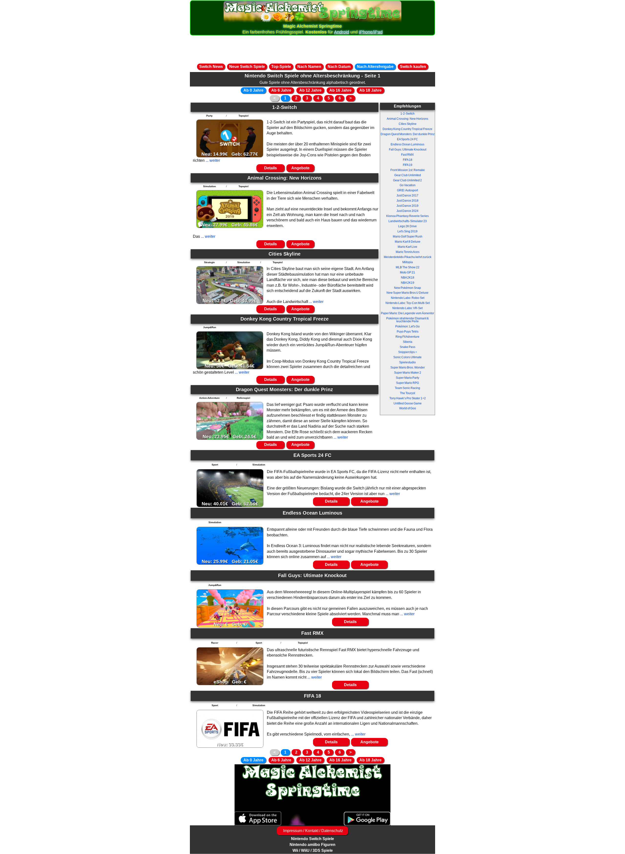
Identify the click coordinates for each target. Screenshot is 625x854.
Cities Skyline (408, 123)
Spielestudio (407, 362)
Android (341, 32)
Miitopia (407, 262)
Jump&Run (209, 327)
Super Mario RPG (407, 382)
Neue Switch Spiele (247, 67)
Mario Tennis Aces (407, 251)
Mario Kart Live (407, 246)
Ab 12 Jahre (310, 90)
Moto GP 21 (407, 272)
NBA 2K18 (407, 277)
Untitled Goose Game (408, 403)
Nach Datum (339, 67)
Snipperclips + (407, 352)
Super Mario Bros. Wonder (407, 367)
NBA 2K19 (407, 282)
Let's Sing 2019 (407, 231)
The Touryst (407, 393)
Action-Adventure (209, 398)
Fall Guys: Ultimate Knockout (407, 149)
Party (209, 115)
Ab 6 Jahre (281, 90)
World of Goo (407, 408)
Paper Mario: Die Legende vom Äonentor (407, 313)
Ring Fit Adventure (407, 336)
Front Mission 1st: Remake (407, 170)
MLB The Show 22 (407, 267)
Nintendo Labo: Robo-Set (407, 297)
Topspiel (244, 115)
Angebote (300, 168)
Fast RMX (407, 154)
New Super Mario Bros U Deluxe (407, 292)
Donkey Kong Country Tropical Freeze (407, 129)
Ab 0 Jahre (253, 90)
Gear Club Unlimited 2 (407, 180)
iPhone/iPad (371, 32)
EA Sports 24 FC (407, 139)
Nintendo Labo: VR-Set (407, 308)
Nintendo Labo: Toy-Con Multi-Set (407, 303)
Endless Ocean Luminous (407, 144)
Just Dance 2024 (407, 210)
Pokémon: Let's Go (407, 326)
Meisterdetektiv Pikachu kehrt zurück (407, 257)
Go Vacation (408, 185)
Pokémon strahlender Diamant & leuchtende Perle (407, 320)
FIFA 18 (407, 159)
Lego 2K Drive (407, 226)
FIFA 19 (407, 164)
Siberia (407, 341)
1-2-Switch (407, 113)
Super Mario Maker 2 (407, 372)
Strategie (209, 262)
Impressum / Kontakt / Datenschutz (312, 831)
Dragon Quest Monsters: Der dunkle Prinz (408, 134)
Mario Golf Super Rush (407, 236)
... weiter (212, 160)
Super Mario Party (407, 377)
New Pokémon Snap (407, 287)
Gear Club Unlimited (407, 175)
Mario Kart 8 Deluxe (407, 241)
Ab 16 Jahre (340, 90)
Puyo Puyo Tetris (407, 331)
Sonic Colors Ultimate (407, 357)
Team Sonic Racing (407, 388)
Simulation (209, 186)
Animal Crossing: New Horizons (407, 118)
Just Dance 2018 (407, 200)
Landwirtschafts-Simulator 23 (407, 221)
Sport (215, 464)
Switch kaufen (413, 67)
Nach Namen (309, 67)
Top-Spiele (281, 67)
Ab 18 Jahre (370, 90)
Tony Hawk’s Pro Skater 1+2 (407, 398)
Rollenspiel (243, 398)
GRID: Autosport (407, 190)
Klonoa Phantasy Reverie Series (407, 216)
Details (270, 168)
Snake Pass (407, 347)
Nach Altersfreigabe (375, 67)
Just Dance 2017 (407, 195)
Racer (214, 642)
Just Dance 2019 (407, 205)
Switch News (211, 67)
